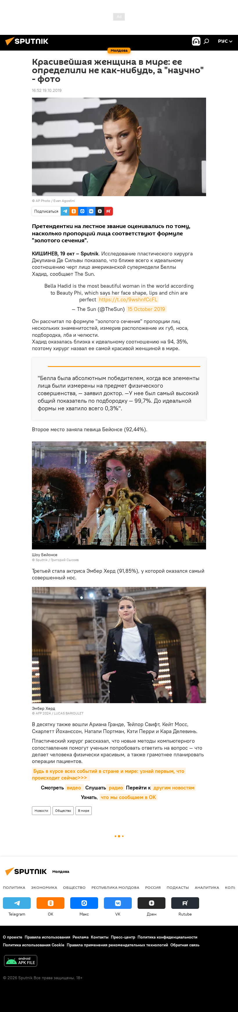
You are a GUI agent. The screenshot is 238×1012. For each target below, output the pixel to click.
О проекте (12, 937)
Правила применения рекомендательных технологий (117, 944)
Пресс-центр (123, 937)
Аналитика (207, 887)
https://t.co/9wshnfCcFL (128, 299)
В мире (83, 810)
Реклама (81, 937)
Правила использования (47, 937)
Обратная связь (184, 944)
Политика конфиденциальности (167, 937)
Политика (14, 887)
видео (74, 787)
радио (115, 787)
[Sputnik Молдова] (28, 46)
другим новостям (173, 787)
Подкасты (178, 887)
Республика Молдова (115, 887)
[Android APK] (20, 961)
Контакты (100, 937)
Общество (63, 810)
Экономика (44, 887)
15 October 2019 (146, 309)
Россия (153, 887)
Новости (41, 810)
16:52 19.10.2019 (47, 90)
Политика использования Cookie (33, 944)
